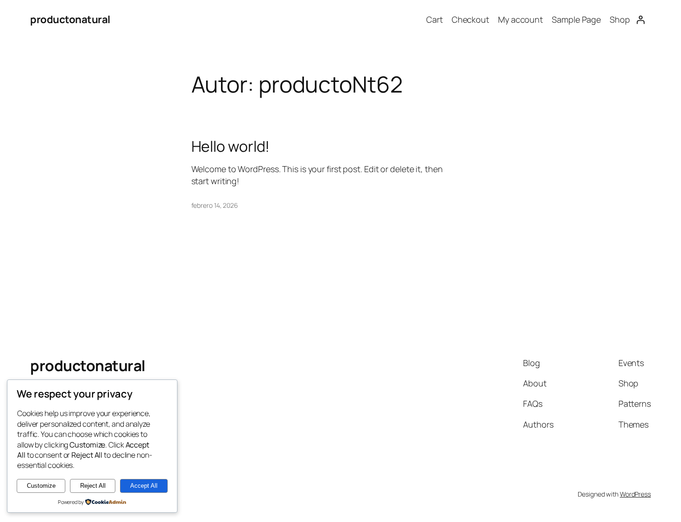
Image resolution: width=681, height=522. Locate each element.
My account (520, 19)
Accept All (144, 485)
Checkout (470, 19)
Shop (620, 19)
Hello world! (230, 146)
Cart (434, 19)
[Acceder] (640, 19)
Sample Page (576, 19)
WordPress (635, 494)
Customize (41, 485)
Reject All (93, 485)
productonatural (70, 19)
